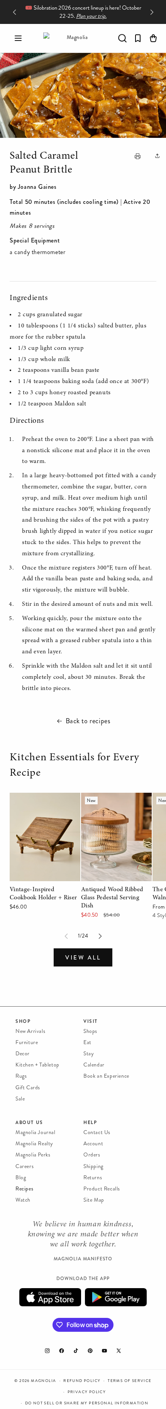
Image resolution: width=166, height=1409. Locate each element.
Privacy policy (87, 1392)
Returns (92, 1177)
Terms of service (129, 1381)
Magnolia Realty (34, 1143)
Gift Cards (27, 1087)
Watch (22, 1200)
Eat (87, 1042)
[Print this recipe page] (137, 157)
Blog (20, 1177)
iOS (50, 1297)
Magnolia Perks (32, 1154)
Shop (22, 1021)
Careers (24, 1166)
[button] (18, 38)
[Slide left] (66, 935)
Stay (88, 1053)
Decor (22, 1053)
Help (90, 1122)
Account (93, 1143)
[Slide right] (99, 935)
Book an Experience (106, 1076)
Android (116, 1297)
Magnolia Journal (35, 1132)
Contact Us (96, 1132)
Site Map (93, 1200)
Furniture (26, 1042)
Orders (91, 1154)
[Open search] (122, 38)
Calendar (94, 1064)
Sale (20, 1098)
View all (83, 957)
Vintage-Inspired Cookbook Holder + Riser (43, 804)
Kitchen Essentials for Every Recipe (74, 766)
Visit (90, 1021)
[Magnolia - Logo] (74, 38)
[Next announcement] (151, 11)
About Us (29, 1122)
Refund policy (81, 1381)
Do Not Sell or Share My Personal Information (87, 1403)
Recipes (24, 1188)
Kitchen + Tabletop (37, 1064)
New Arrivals (30, 1031)
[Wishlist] (138, 38)
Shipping (93, 1166)
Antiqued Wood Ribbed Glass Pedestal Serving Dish (112, 809)
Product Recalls (101, 1188)
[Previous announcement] (14, 11)
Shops (90, 1031)
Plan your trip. (91, 16)
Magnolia (43, 1381)
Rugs (21, 1076)
